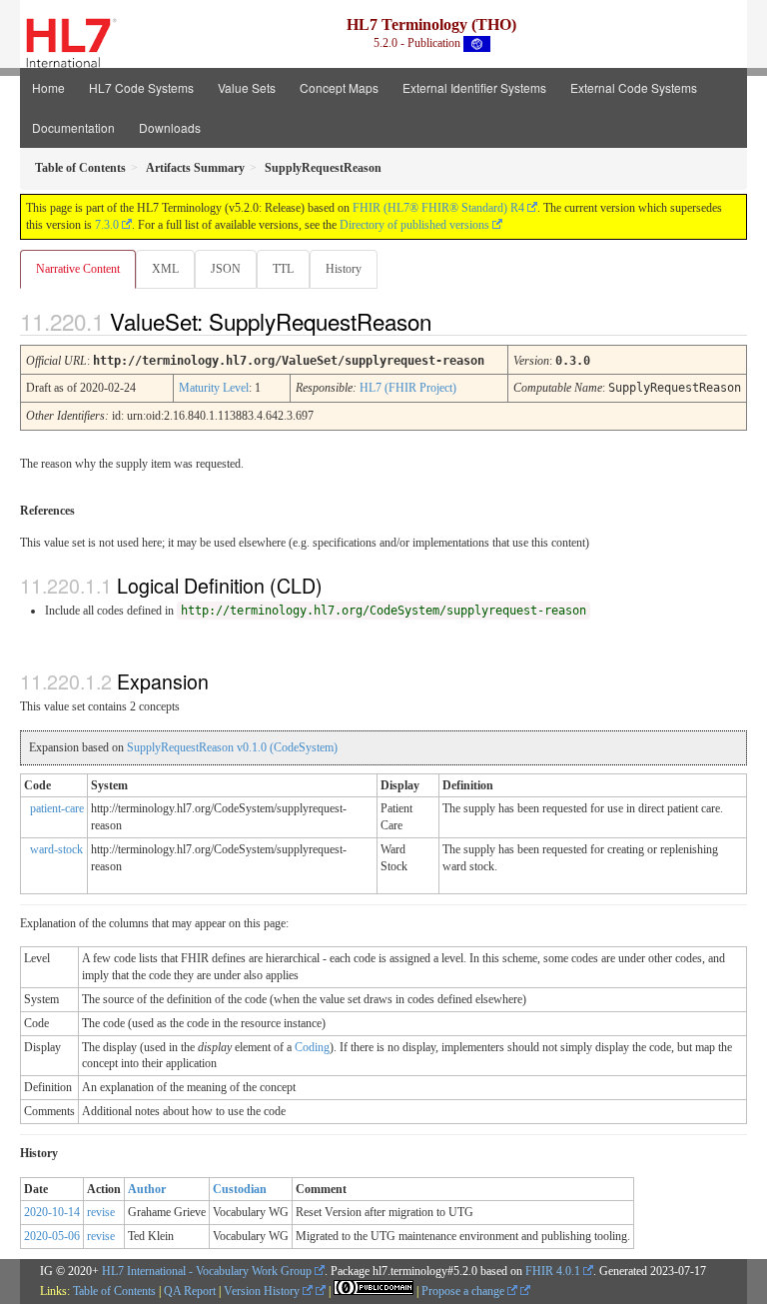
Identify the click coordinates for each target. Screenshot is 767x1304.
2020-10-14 (52, 1212)
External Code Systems (633, 87)
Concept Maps (339, 87)
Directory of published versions (414, 225)
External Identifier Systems (474, 87)
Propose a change (464, 1291)
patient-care (57, 808)
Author (147, 1189)
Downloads (170, 127)
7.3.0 (107, 225)
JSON (226, 269)
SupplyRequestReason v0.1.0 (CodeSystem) (232, 747)
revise (101, 1212)
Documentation (73, 127)
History (344, 269)
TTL (283, 269)
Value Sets (247, 87)
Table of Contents (114, 1291)
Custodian (240, 1189)
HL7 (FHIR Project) (408, 388)
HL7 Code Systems (141, 87)
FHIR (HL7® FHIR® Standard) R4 (438, 208)
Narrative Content (78, 269)
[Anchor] (448, 321)
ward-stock (56, 849)
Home (48, 87)
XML (165, 269)
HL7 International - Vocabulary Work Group (207, 1271)
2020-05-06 (52, 1236)
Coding (312, 1047)
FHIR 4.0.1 (552, 1271)
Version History (263, 1291)
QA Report (190, 1291)
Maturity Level (214, 388)
